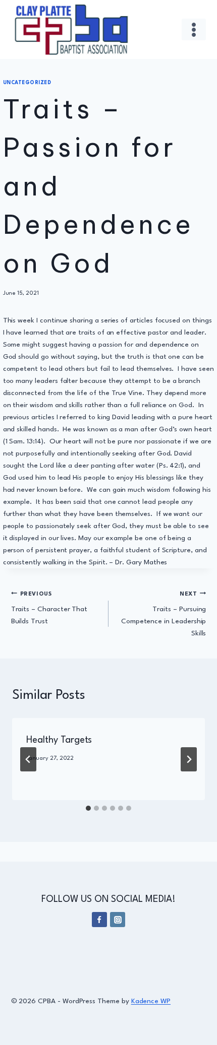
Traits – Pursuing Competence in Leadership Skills (163, 614)
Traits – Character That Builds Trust (49, 608)
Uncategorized (27, 83)
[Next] (189, 759)
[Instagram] (117, 919)
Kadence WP (151, 1001)
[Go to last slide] (28, 759)
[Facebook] (99, 919)
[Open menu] (194, 29)
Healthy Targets (59, 740)
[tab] (88, 808)
